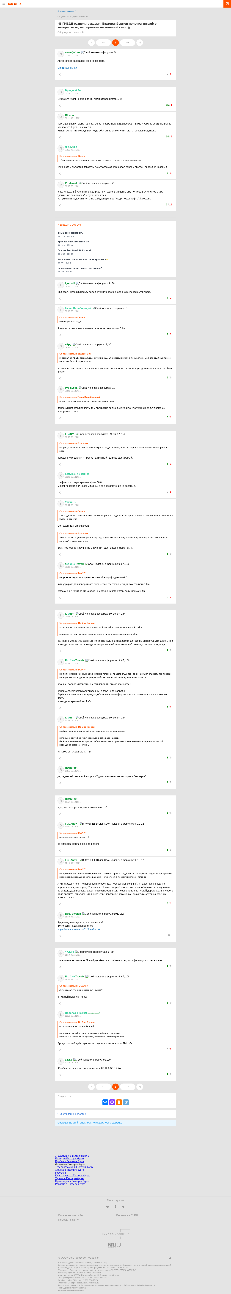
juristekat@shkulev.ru (146, 1285)
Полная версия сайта (70, 1215)
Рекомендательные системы (71, 1290)
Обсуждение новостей (78, 17)
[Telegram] (126, 1102)
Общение (62, 17)
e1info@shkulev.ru (128, 1285)
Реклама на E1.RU (127, 1215)
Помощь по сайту (68, 1219)
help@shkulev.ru (79, 1288)
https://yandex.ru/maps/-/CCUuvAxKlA (79, 929)
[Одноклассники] (119, 1102)
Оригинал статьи (67, 67)
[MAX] (112, 1102)
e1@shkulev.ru (92, 1283)
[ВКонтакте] (105, 1102)
